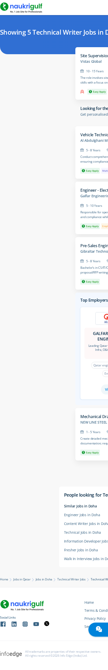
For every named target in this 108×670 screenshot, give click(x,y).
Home (4, 579)
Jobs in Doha (44, 579)
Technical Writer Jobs (71, 579)
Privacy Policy (95, 618)
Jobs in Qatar (21, 579)
